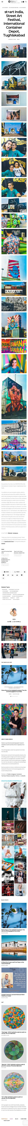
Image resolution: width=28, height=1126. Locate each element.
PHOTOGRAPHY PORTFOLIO (11, 781)
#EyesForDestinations (13, 7)
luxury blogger (6, 596)
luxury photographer (17, 596)
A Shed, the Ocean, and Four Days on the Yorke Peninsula (12, 963)
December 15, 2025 (5, 1035)
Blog (16, 1118)
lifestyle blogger (7, 594)
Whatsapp (7, 1120)
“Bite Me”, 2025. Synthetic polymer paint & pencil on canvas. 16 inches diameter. (13, 1065)
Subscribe (23, 1118)
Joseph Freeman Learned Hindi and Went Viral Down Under (12, 995)
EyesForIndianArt (14, 591)
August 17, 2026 (4, 965)
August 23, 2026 (16, 694)
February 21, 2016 (12, 39)
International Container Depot (10, 592)
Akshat (3, 543)
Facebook (19, 774)
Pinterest (8, 775)
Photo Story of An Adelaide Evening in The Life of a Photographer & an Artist (14, 691)
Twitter (9, 774)
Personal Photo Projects (14, 688)
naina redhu (6, 597)
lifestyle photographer (18, 594)
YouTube (3, 775)
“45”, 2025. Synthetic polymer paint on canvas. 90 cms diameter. (12, 1097)
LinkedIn (23, 775)
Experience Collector (14, 589)
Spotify (13, 775)
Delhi (19, 628)
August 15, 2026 (4, 997)
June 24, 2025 (4, 1100)
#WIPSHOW (5, 589)
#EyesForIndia (22, 7)
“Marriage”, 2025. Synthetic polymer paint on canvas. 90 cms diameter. (13, 1032)
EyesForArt (5, 591)
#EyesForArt (5, 7)
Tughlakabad (16, 599)
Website (10, 533)
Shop (11, 1118)
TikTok (17, 775)
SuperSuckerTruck (9, 541)
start (18, 597)
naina (18, 39)
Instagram (15, 533)
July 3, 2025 (3, 1067)
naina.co (13, 597)
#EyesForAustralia (9, 686)
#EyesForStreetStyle (12, 628)
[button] (10, 696)
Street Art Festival (7, 599)
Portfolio (4, 1118)
